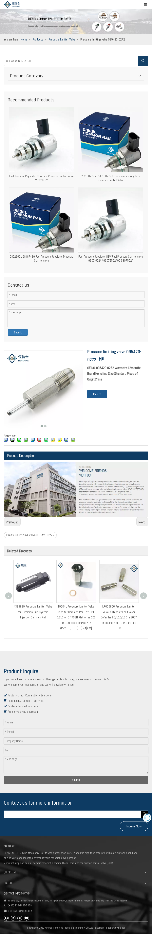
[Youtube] (26, 918)
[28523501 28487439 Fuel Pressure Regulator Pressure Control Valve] (41, 220)
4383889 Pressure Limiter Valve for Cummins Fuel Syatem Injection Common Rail (33, 611)
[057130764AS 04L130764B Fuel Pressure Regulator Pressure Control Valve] (110, 139)
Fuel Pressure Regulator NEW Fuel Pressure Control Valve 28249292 (41, 178)
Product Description (21, 455)
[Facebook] (6, 918)
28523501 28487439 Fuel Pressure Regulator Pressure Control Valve (41, 258)
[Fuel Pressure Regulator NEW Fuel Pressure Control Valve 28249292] (41, 139)
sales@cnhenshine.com (20, 910)
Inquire (97, 394)
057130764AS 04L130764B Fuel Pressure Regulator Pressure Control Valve (111, 178)
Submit (18, 332)
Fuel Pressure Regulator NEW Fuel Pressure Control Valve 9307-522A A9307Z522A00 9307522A (110, 258)
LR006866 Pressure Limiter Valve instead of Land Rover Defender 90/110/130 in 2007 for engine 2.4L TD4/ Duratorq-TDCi (119, 617)
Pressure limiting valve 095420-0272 (30, 535)
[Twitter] (19, 918)
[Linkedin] (12, 918)
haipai (121, 927)
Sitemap (99, 927)
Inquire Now (134, 826)
